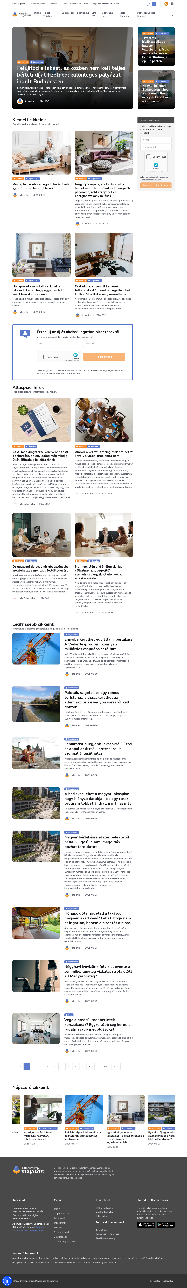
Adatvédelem (102, 1230)
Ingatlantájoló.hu (104, 1212)
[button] (171, 14)
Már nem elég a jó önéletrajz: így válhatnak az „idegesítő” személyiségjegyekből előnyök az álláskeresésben (99, 572)
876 (116, 1066)
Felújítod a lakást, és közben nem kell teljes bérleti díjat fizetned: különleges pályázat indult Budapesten (71, 74)
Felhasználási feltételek (107, 1234)
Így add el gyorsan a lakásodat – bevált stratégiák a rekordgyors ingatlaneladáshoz (113, 1137)
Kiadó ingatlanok (38, 4)
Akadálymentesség (105, 1238)
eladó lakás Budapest (66, 1262)
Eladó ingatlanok (20, 4)
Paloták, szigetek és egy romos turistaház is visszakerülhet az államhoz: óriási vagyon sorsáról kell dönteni (96, 700)
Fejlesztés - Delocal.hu (161, 1281)
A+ (159, 4)
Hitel (86, 4)
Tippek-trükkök (47, 15)
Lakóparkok (68, 13)
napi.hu (54, 1258)
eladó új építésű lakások (152, 1258)
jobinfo (75, 1258)
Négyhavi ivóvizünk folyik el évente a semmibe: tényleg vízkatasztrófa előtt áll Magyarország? (98, 971)
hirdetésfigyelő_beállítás (104, 1262)
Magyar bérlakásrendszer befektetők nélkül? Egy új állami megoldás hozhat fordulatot (97, 842)
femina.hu (44, 1258)
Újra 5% (94, 15)
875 (106, 1066)
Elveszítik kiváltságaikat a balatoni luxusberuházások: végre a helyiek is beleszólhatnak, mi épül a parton (155, 49)
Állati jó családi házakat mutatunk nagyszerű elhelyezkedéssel (27, 1136)
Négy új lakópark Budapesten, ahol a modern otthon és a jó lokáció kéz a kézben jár (155, 93)
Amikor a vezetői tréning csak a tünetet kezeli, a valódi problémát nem (104, 454)
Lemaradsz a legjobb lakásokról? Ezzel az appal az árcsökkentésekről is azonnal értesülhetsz (98, 749)
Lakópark (54, 4)
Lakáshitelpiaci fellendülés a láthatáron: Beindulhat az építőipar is (72, 1136)
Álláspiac (32, 446)
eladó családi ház (44, 1262)
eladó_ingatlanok (37, 1128)
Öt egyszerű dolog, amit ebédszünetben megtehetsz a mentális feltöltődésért (41, 569)
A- (150, 4)
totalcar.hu (65, 1258)
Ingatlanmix (83, 13)
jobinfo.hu (133, 1258)
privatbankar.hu (20, 1258)
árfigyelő (85, 1258)
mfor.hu (33, 1258)
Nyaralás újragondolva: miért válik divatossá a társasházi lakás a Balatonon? (155, 1136)
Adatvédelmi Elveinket (150, 180)
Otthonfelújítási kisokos (146, 15)
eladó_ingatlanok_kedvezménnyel (108, 1258)
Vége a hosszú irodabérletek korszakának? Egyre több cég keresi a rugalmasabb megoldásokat (97, 1024)
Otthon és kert (107, 15)
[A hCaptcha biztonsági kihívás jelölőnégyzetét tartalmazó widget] (59, 356)
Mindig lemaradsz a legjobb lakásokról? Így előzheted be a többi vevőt (40, 186)
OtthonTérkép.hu (104, 1208)
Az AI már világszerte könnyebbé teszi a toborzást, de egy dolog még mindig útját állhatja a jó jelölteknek (40, 456)
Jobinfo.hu (101, 1216)
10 (90, 1066)
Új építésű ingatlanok (71, 4)
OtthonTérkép (27, 1281)
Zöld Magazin (124, 15)
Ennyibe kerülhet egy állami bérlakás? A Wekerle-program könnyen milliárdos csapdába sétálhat (98, 644)
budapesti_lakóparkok (23, 1262)
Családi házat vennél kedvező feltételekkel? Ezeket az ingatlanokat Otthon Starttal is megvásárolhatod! (102, 290)
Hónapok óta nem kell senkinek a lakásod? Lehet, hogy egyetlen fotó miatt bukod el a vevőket (38, 290)
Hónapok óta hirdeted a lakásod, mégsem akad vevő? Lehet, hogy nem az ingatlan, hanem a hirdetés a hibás (97, 918)
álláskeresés (84, 1262)
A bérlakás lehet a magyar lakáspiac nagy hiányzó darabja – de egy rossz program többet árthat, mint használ (97, 798)
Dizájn (37, 13)
